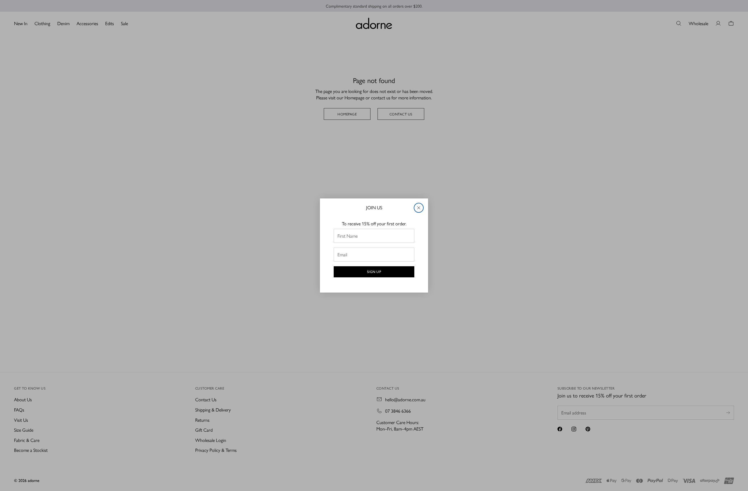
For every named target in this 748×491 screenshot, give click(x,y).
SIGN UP (374, 272)
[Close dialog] (418, 207)
